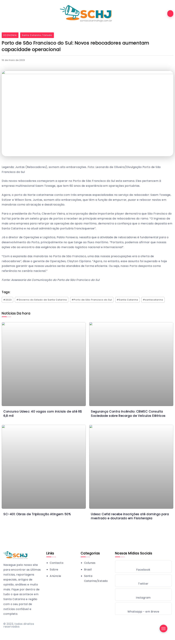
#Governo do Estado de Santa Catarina (41, 299)
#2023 (7, 299)
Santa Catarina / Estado (37, 35)
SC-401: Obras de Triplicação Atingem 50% (37, 514)
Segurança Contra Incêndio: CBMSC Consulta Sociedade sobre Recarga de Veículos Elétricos (128, 413)
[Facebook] (143, 567)
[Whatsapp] (143, 609)
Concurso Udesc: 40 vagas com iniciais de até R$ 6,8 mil (42, 413)
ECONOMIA (10, 35)
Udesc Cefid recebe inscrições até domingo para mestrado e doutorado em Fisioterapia (130, 516)
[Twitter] (143, 581)
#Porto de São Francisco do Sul (92, 299)
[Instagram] (143, 595)
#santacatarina (153, 299)
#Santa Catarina (127, 299)
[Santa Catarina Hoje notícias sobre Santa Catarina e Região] (87, 13)
